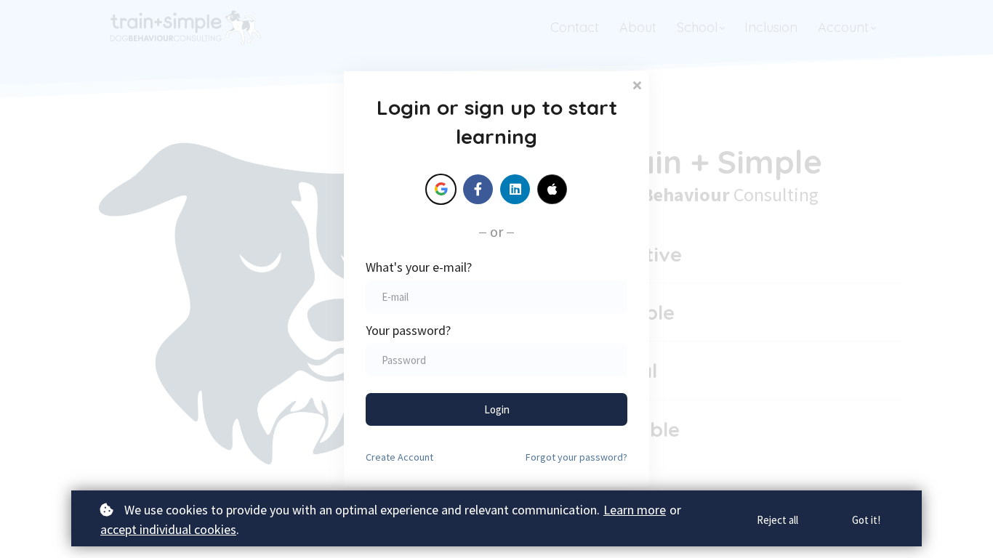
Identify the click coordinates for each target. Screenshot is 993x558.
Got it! (866, 520)
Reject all (777, 520)
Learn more (634, 509)
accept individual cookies (168, 529)
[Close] (637, 84)
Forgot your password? (576, 457)
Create (399, 457)
